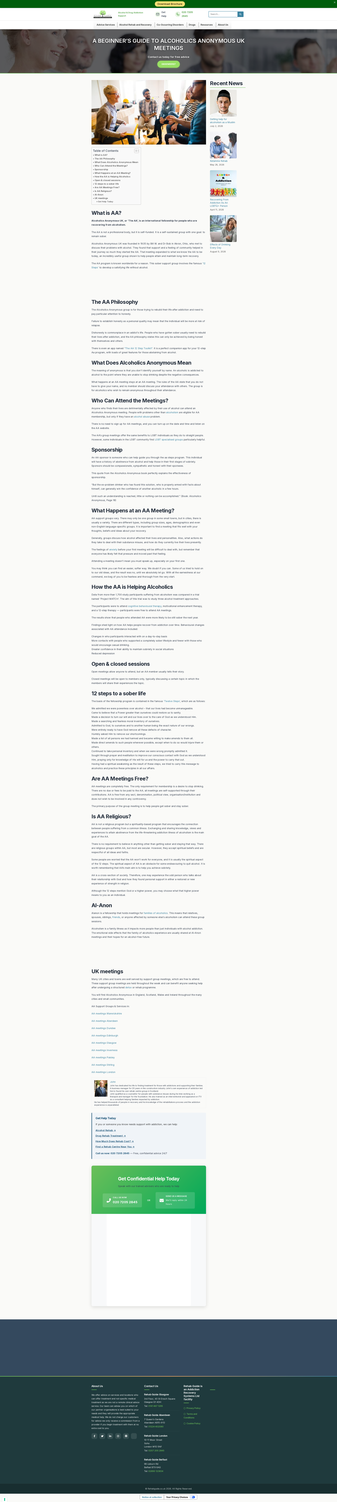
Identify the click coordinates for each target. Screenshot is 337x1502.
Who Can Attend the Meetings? (111, 165)
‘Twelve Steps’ (172, 701)
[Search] (240, 14)
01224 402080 (155, 1426)
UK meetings (101, 198)
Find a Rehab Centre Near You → (115, 1146)
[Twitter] (102, 1436)
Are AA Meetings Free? (107, 187)
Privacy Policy (193, 1408)
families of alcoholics (156, 913)
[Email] (134, 1436)
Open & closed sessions (108, 180)
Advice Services (106, 24)
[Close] (334, 2)
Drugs (192, 24)
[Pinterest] (126, 1436)
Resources (207, 24)
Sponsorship (101, 169)
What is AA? (101, 155)
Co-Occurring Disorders (170, 24)
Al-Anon (99, 194)
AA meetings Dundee (103, 1028)
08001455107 (169, 64)
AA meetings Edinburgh (104, 1035)
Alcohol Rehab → (106, 1130)
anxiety (113, 549)
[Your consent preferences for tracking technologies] (4, 1499)
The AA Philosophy (105, 158)
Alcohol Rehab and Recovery (135, 24)
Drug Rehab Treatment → (111, 1135)
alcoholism (172, 412)
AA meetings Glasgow (104, 1042)
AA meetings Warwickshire (106, 1013)
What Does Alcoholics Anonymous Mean (116, 162)
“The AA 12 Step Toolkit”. (138, 348)
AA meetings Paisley (103, 1057)
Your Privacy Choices (177, 1497)
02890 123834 (155, 1471)
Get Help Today (105, 201)
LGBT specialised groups (168, 439)
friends (116, 917)
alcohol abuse (142, 416)
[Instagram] (118, 1436)
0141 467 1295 (155, 1406)
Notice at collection (152, 1497)
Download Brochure (169, 4)
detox (128, 987)
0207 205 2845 (156, 1450)
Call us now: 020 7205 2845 (112, 1153)
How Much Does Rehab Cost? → (115, 1141)
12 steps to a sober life (107, 183)
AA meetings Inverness (104, 1050)
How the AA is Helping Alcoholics (112, 176)
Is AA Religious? (103, 191)
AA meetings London (103, 1072)
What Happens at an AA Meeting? (113, 173)
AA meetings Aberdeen (104, 1021)
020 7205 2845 (125, 1202)
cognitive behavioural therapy (144, 606)
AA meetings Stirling (102, 1064)
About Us (223, 24)
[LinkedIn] (110, 1436)
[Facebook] (94, 1436)
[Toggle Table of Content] (135, 151)
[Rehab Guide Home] (102, 14)
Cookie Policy (193, 1423)
